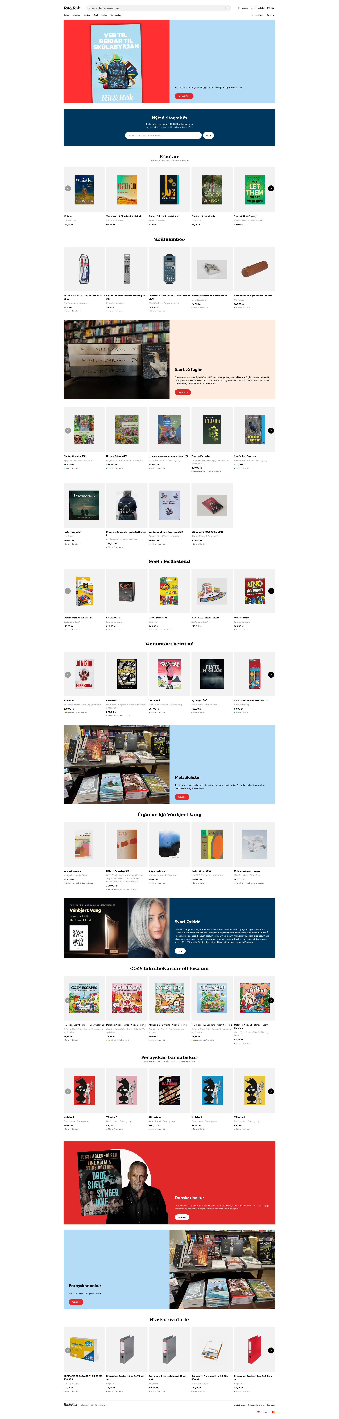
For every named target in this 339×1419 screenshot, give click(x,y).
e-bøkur (76, 15)
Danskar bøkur (189, 1197)
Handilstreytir (239, 1405)
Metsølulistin (257, 15)
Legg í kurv (183, 392)
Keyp (180, 951)
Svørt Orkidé (187, 921)
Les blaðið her (184, 96)
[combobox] (158, 8)
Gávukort (271, 15)
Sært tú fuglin (188, 369)
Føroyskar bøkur (85, 1285)
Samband (271, 1405)
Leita (208, 135)
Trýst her (182, 797)
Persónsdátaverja (256, 1405)
